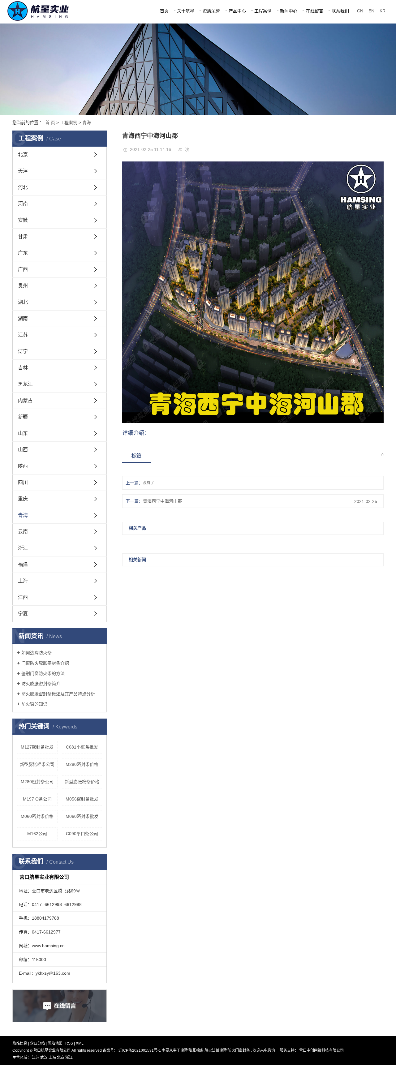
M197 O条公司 (37, 799)
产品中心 (237, 10)
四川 (23, 482)
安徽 (23, 220)
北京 (23, 154)
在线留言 (314, 10)
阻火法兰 (211, 1050)
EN (371, 10)
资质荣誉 (211, 10)
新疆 (23, 416)
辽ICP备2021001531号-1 (139, 1050)
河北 (23, 187)
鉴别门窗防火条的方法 (43, 673)
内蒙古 (25, 400)
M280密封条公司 (37, 781)
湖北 (23, 302)
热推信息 (19, 1043)
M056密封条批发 (82, 799)
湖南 (23, 318)
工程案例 (263, 10)
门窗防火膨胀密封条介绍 (45, 663)
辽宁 (23, 351)
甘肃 (23, 236)
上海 (23, 580)
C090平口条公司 (82, 833)
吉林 (23, 367)
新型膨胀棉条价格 (82, 781)
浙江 (23, 548)
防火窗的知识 (34, 704)
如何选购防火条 (36, 652)
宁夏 (23, 613)
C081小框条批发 (82, 747)
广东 (23, 253)
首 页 (50, 122)
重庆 (23, 498)
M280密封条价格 (82, 764)
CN (360, 10)
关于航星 (185, 10)
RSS (69, 1043)
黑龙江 (25, 384)
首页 (164, 10)
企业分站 (37, 1043)
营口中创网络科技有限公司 (321, 1050)
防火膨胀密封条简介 (40, 683)
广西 (23, 269)
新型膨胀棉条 (192, 1050)
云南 (23, 531)
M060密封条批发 (82, 816)
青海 (86, 122)
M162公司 (37, 833)
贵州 (23, 285)
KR (382, 10)
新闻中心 (288, 10)
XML (80, 1043)
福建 (23, 564)
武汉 (44, 1057)
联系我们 (340, 10)
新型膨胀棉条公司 (37, 764)
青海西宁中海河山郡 (162, 501)
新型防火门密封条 (235, 1050)
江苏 (23, 334)
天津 (23, 171)
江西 (23, 597)
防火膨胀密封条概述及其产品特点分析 (58, 693)
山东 (23, 433)
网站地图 (55, 1043)
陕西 (23, 466)
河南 (23, 203)
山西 (23, 449)
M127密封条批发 (37, 747)
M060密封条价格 (37, 816)
